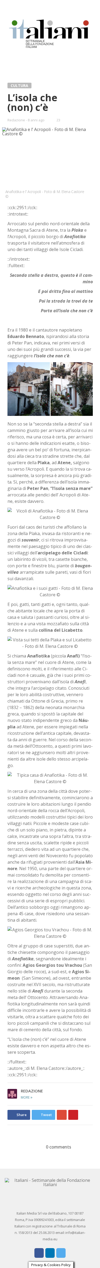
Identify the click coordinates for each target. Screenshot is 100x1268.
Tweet (46, 1114)
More (27, 1097)
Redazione (16, 120)
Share (22, 1114)
